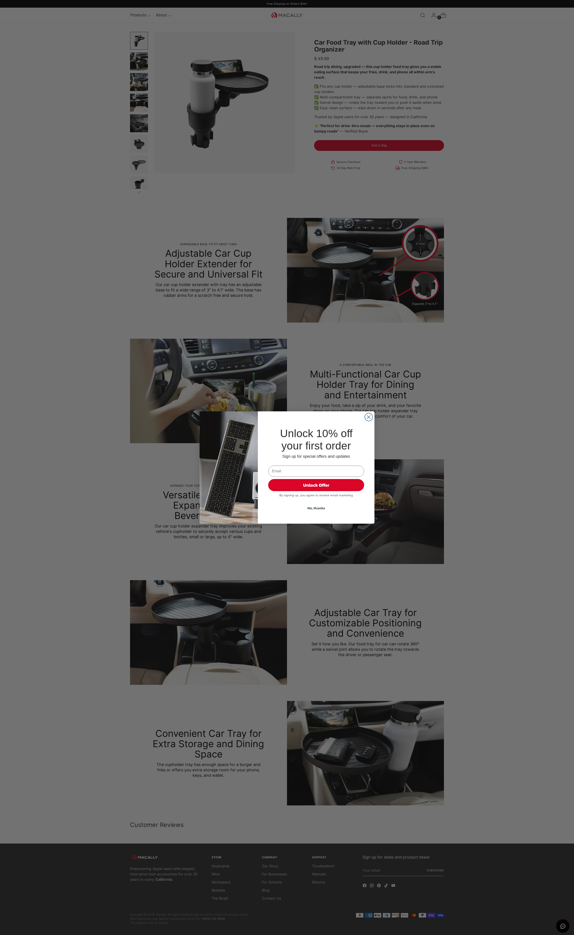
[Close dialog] (369, 417)
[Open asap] (563, 926)
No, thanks (316, 508)
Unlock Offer (316, 485)
